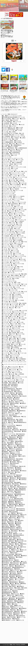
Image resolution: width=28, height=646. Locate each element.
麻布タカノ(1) (21, 620)
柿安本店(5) (11, 522)
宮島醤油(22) (6, 478)
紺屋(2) (22, 564)
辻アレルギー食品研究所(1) (18, 589)
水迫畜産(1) (15, 530)
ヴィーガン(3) (21, 380)
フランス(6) (20, 322)
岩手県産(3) (18, 491)
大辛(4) (4, 467)
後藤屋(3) (11, 501)
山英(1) (16, 488)
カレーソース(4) (14, 215)
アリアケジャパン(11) (8, 171)
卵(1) (21, 438)
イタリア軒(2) (13, 181)
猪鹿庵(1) (10, 547)
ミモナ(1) (19, 351)
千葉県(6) (15, 435)
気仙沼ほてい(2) (6, 530)
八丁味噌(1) (20, 419)
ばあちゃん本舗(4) (13, 146)
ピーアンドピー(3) (13, 318)
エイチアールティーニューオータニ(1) (11, 186)
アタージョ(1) (19, 164)
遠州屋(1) (16, 590)
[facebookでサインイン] (8, 71)
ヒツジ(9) (18, 307)
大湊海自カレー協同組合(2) (9, 464)
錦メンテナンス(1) (7, 596)
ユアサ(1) (23, 360)
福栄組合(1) (12, 557)
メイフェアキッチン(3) (14, 354)
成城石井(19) (19, 503)
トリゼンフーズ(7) (15, 285)
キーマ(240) (19, 222)
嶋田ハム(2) (18, 495)
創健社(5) (20, 425)
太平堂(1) (18, 472)
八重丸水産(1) (12, 421)
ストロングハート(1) (7, 260)
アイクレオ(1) (6, 161)
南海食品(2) (13, 437)
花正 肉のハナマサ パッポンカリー (13, 82)
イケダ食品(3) (21, 180)
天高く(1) (5, 472)
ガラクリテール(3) (7, 218)
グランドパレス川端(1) (8, 228)
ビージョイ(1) (23, 315)
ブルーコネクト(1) (7, 328)
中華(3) (21, 394)
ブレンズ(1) (5, 329)
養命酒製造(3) (23, 608)
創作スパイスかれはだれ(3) (9, 425)
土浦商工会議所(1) (18, 454)
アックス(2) (5, 165)
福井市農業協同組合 (8, 18)
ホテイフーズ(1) (20, 334)
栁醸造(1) (5, 523)
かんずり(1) (13, 126)
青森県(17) (10, 601)
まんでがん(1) (6, 151)
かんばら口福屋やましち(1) (9, 127)
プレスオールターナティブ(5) (17, 329)
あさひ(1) (23, 118)
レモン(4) (12, 374)
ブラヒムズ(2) (14, 326)
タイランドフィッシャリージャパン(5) (11, 274)
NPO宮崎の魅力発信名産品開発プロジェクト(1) (13, 117)
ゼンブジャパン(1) (7, 271)
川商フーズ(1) (6, 497)
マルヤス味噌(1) (6, 347)
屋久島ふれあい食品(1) (8, 485)
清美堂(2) (5, 541)
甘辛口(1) (24, 547)
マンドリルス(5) (15, 348)
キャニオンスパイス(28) (8, 221)
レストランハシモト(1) (14, 371)
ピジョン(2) (20, 316)
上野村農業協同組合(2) (8, 391)
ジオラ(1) (5, 256)
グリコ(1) (18, 228)
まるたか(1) (12, 149)
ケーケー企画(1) (21, 233)
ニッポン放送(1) (17, 294)
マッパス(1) (21, 341)
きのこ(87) (20, 129)
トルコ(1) (23, 285)
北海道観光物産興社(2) (8, 431)
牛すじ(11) (15, 545)
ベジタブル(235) (16, 331)
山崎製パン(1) (6, 486)
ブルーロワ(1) (17, 328)
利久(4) (11, 422)
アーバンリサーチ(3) (7, 177)
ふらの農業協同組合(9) (22, 148)
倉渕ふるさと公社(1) (7, 416)
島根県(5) (19, 492)
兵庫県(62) (20, 421)
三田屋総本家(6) (6, 385)
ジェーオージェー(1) (7, 254)
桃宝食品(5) (18, 523)
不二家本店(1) (19, 391)
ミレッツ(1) (14, 353)
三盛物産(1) (15, 385)
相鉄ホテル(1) (16, 549)
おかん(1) (22, 124)
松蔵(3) (4, 522)
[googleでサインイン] (12, 71)
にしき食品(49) (6, 145)
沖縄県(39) (5, 536)
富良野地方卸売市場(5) (8, 482)
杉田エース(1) (21, 517)
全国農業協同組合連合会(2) (9, 419)
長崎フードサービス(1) (19, 596)
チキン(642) (16, 278)
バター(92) (22, 304)
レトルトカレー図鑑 (7, 644)
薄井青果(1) (14, 577)
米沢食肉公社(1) (15, 563)
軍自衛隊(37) (21, 586)
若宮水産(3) (5, 576)
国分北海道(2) (6, 453)
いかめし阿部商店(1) (7, 121)
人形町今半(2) (6, 404)
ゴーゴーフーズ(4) (7, 238)
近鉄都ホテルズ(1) (7, 590)
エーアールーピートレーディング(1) (11, 200)
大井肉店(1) (5, 457)
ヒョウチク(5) (24, 310)
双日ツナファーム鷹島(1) (8, 441)
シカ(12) (23, 246)
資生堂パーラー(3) (17, 585)
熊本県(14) (24, 544)
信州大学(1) (5, 415)
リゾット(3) (5, 369)
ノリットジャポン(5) (18, 297)
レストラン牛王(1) (18, 372)
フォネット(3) (6, 320)
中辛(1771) (16, 396)
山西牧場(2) (23, 488)
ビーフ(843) (5, 316)
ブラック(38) (6, 326)
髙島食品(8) (17, 612)
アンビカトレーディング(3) (18, 174)
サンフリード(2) (6, 246)
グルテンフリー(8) (21, 231)
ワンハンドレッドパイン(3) (9, 380)
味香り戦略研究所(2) (19, 447)
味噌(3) (11, 447)
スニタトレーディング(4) (20, 260)
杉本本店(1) (13, 517)
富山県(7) (12, 481)
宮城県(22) (10, 476)
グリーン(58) (6, 230)
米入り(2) (24, 561)
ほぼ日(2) (5, 149)
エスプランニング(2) (7, 190)
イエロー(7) (19, 178)
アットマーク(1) (14, 165)
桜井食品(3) (5, 525)
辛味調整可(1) (6, 589)
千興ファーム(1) (6, 435)
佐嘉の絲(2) (5, 410)
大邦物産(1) (11, 467)
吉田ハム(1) (18, 442)
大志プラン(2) (6, 463)
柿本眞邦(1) (18, 522)
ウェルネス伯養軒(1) (16, 184)
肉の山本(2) (23, 570)
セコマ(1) (21, 266)
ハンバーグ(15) (14, 304)
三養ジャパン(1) (6, 390)
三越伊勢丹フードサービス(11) (10, 387)
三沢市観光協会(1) (13, 384)
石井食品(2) (5, 551)
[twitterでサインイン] (3, 71)
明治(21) (5, 514)
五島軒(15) (5, 402)
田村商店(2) (5, 548)
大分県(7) (12, 457)
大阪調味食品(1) (6, 470)
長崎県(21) (5, 598)
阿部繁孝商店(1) (13, 599)
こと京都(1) (13, 131)
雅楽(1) (20, 599)
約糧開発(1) (5, 564)
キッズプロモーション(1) (8, 219)
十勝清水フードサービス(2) (9, 434)
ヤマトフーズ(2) (6, 360)
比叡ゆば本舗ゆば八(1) (17, 529)
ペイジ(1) (21, 332)
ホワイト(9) (5, 338)
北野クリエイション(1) (8, 432)
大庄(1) (20, 462)
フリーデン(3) (6, 323)
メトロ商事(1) (6, 356)
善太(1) (4, 450)
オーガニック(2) (19, 206)
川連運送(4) (14, 497)
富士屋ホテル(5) (14, 479)
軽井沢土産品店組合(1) (8, 587)
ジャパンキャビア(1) (21, 256)
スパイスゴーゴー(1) (7, 263)
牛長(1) (4, 547)
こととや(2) (5, 131)
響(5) (9, 604)
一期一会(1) (12, 381)
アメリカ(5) (15, 168)
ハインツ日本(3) (20, 300)
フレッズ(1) (22, 323)
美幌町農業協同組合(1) (19, 567)
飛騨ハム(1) (18, 605)
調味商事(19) (6, 583)
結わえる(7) (5, 566)
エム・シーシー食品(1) (19, 199)
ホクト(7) (12, 334)
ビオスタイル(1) (6, 313)
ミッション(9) (18, 350)
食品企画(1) (15, 608)
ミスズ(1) (24, 348)
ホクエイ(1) (5, 334)
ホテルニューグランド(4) (15, 335)
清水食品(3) (20, 539)
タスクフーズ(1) (6, 275)
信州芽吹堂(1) (13, 415)
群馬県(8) (18, 568)
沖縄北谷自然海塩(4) (7, 535)
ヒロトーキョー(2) (7, 312)
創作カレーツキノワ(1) (8, 423)
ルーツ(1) (5, 371)
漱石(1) (21, 542)
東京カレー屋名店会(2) (14, 519)
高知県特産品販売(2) (7, 612)
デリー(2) (25, 284)
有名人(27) (24, 514)
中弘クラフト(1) (6, 394)
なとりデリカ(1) (20, 143)
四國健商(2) (5, 451)
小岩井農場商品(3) (7, 483)
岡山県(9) (12, 489)
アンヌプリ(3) (6, 174)
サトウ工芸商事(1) (19, 240)
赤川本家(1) (5, 586)
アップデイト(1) (6, 167)
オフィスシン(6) (6, 205)
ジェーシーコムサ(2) (19, 254)
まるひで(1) (19, 149)
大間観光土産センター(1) (8, 469)
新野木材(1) (11, 505)
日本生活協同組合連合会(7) (9, 510)
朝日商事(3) (21, 516)
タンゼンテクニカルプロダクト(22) (16, 276)
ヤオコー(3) (5, 359)
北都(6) (24, 431)
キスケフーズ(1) (17, 218)
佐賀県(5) (5, 412)
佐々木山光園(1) (16, 409)
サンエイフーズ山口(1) (8, 243)
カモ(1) (11, 214)
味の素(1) (5, 447)
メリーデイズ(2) (15, 356)
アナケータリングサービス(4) (19, 167)
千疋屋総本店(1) (21, 434)
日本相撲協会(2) (21, 510)
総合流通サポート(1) (20, 566)
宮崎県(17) (13, 478)
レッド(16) (5, 374)
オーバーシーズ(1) (19, 208)
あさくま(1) (16, 118)
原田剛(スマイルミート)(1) (15, 440)
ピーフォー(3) (23, 318)
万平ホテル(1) (20, 381)
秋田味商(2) (5, 558)
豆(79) (12, 583)
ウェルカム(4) (23, 183)
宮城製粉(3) (18, 476)
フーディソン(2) (6, 325)
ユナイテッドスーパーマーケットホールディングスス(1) (13, 365)
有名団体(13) (6, 516)
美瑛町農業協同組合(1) (8, 568)
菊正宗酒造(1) (6, 577)
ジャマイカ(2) (6, 257)
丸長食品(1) (16, 399)
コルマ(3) (14, 235)
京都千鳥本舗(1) (15, 403)
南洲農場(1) (5, 437)
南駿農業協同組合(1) (13, 438)
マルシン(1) (22, 344)
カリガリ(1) (5, 215)
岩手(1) (4, 491)
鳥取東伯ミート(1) (19, 614)
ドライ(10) (5, 290)
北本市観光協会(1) (7, 429)
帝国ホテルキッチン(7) (8, 498)
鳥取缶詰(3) (12, 615)
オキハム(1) (22, 203)
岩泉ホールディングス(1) (8, 492)
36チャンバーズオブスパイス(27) (13, 115)
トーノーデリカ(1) (20, 288)
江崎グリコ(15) (13, 532)
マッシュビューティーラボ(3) (9, 341)
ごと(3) (22, 133)
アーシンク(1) (13, 175)
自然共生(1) (13, 571)
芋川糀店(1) (13, 573)
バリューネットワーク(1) (8, 306)
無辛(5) (17, 544)
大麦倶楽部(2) (16, 470)
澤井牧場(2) (5, 544)
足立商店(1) (13, 586)
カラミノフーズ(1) (19, 214)
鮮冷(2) (23, 612)
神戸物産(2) (19, 554)
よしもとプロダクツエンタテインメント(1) (12, 158)
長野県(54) (12, 598)
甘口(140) (17, 547)
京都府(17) (23, 403)
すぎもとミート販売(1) (8, 140)
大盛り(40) (23, 466)
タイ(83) (5, 272)
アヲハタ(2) (5, 173)
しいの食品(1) (16, 137)
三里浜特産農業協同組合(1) (9, 388)
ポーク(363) (13, 338)
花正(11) (20, 573)
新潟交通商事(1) (14, 504)
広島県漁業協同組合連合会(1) (16, 500)
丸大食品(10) (23, 396)
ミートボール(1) (22, 353)
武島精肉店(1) (6, 529)
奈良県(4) (14, 473)
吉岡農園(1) (11, 442)
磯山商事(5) (20, 551)
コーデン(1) (20, 235)
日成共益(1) (5, 507)
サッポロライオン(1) (7, 240)
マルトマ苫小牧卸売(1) (8, 345)
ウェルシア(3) (6, 184)
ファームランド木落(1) (20, 319)
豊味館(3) (24, 583)
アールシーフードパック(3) (21, 177)
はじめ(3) (5, 146)
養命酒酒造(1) (6, 609)
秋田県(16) (12, 558)
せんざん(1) (18, 140)
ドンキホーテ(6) (13, 290)
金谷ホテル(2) (16, 593)
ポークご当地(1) (21, 338)
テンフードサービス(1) (15, 284)
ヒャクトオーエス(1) (7, 309)
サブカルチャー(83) (7, 241)
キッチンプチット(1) (21, 219)
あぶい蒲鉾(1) (6, 120)
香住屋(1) (14, 609)
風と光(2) (15, 604)
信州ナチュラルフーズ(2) (8, 413)
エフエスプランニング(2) (8, 193)
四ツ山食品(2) (11, 450)
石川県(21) (12, 551)
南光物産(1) (21, 435)
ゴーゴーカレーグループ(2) (20, 237)
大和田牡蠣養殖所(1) (7, 460)
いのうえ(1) (14, 123)
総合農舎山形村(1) (7, 567)
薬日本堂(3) (21, 577)
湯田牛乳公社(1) (6, 542)
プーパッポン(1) (6, 331)
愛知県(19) (11, 503)
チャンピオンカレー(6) (8, 282)
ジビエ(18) (11, 256)
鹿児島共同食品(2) (7, 618)
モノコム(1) (19, 357)
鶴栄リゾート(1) (21, 617)
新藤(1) (4, 505)
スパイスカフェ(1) (15, 262)
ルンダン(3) (13, 369)
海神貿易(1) (5, 539)
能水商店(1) (5, 571)
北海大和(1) (16, 429)
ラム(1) (4, 368)
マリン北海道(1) (17, 342)
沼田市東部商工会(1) (7, 538)
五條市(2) (12, 402)
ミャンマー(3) (6, 353)
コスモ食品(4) (6, 235)
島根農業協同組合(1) (20, 494)
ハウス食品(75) (13, 301)
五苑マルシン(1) (20, 402)
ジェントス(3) (18, 253)
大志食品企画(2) (15, 463)
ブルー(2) (22, 326)
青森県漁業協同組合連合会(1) (9, 602)
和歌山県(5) (5, 448)
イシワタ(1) (5, 181)
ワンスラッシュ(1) (18, 378)
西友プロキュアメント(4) (14, 580)
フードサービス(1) (17, 325)
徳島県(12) (18, 501)
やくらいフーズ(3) (7, 156)
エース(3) (5, 203)
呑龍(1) (4, 445)
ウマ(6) (24, 184)
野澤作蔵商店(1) (6, 593)
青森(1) (4, 601)
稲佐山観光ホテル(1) (7, 561)
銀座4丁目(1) (11, 595)
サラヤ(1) (25, 241)
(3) (3, 115)
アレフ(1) (25, 171)
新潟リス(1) (5, 504)
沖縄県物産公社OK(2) (15, 536)
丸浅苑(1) (10, 397)
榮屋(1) (18, 525)
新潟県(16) (22, 504)
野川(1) (16, 592)
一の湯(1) (5, 381)
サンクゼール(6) (19, 243)
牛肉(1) (21, 545)
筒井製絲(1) (17, 561)
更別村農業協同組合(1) (14, 514)
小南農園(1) (18, 482)
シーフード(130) (15, 252)
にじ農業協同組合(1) (16, 145)
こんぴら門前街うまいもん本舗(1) (10, 133)
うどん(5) (16, 124)
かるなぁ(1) (5, 126)
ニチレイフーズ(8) (7, 294)
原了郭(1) (5, 440)
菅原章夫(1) (19, 576)
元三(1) (24, 416)
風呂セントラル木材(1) (8, 605)
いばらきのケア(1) (7, 124)
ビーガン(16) (14, 315)
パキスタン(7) (20, 306)
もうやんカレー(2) (16, 153)
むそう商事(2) (6, 153)
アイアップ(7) (20, 159)
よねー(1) (5, 159)
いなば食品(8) (6, 123)
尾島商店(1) (23, 483)
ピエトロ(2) (13, 316)
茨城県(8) (12, 576)
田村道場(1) (13, 548)
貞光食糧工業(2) (6, 585)
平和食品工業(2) (19, 498)
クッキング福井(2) (7, 225)
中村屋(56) (15, 394)
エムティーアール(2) (7, 197)
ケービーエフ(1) (6, 234)
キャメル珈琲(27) (20, 221)
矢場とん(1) (23, 549)
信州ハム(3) (19, 413)
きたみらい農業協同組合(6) (9, 129)
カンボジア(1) (19, 216)
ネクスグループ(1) (18, 296)
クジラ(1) (20, 224)
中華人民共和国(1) (7, 396)
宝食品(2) (20, 475)
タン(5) (4, 276)
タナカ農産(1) (16, 275)
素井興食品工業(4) (14, 564)
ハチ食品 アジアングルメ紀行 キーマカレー (4, 82)
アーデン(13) (22, 175)
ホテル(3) (5, 335)
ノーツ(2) (16, 298)
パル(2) (12, 307)
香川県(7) (20, 609)
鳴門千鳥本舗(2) (12, 617)
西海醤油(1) (5, 582)
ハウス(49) (5, 301)
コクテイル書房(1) (17, 234)
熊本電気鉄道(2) (6, 545)
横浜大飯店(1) (6, 526)
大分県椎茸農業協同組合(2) (9, 459)
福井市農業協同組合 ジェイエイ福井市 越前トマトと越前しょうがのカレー (7, 32)
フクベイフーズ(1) (16, 320)
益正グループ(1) (6, 549)
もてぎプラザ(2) (6, 155)
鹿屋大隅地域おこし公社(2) (9, 620)
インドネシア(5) (14, 183)
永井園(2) (22, 530)
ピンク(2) (5, 318)
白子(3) (19, 548)
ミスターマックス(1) (7, 350)
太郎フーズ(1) (6, 473)
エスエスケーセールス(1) (20, 187)
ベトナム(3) (5, 332)
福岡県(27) (24, 555)
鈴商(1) (22, 593)
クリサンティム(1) (17, 227)
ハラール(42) (6, 304)
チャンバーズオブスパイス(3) (9, 281)
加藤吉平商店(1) (12, 426)
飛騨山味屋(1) (6, 607)
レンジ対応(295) (20, 374)
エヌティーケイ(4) (19, 190)
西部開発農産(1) (14, 582)
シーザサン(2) (6, 252)
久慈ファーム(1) (6, 400)
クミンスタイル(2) (18, 225)
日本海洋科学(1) (21, 508)
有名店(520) (13, 516)
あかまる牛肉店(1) (7, 118)
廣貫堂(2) (5, 501)
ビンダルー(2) (6, 315)
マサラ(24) (5, 339)
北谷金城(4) (18, 431)
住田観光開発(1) (6, 409)
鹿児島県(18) (16, 618)
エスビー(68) (6, 189)
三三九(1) (21, 382)
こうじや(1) (19, 130)
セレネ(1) (17, 268)
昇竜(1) (14, 513)
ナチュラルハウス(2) (19, 293)
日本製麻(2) (5, 511)
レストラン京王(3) (7, 372)
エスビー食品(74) (15, 189)
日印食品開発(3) (19, 505)
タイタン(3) (11, 272)
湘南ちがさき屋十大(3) (21, 541)
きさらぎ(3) (20, 127)
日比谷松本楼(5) (14, 511)
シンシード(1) (16, 250)
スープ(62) (14, 265)
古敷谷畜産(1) (20, 441)
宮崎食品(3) (5, 479)
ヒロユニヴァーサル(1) (19, 312)
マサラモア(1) (13, 339)
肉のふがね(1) (6, 570)
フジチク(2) (5, 322)
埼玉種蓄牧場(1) (13, 456)
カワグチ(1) (22, 215)
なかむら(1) (5, 143)
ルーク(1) (20, 369)
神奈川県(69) (14, 552)
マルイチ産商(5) (6, 344)
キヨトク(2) (5, 222)
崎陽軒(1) (11, 495)
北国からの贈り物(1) (7, 428)
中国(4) (13, 393)
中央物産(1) (19, 393)
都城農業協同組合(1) (7, 592)
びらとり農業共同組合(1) (8, 148)
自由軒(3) (20, 571)
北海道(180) (23, 429)
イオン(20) (5, 180)
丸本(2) (4, 397)
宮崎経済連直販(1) (22, 478)
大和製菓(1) (17, 460)
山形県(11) (14, 486)
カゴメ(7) (16, 209)
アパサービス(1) (6, 168)
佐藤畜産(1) (13, 410)
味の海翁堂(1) (21, 445)
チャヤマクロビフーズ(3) (8, 279)
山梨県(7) (5, 488)
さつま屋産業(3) (6, 136)
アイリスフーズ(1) (7, 162)
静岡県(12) (21, 602)
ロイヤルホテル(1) (7, 375)
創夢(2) (4, 426)
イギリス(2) (12, 180)
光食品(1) (10, 418)
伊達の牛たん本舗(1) (15, 407)
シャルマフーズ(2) (13, 249)
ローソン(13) (16, 375)
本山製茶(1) (5, 517)
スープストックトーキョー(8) (9, 266)
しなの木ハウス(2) (7, 139)
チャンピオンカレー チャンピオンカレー (4, 91)
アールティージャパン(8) (8, 178)
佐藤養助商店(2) (21, 410)
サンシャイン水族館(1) (17, 244)
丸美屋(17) (17, 397)
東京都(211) (5, 520)
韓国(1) (4, 604)
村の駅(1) (5, 519)
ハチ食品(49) (23, 303)
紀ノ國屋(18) (24, 563)
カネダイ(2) (5, 212)
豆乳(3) (17, 583)
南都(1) (4, 438)
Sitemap (18, 644)
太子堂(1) (11, 472)
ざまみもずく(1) (6, 137)
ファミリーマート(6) (7, 319)
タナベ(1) (23, 275)
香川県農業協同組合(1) (8, 611)
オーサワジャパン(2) (7, 208)
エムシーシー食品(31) (19, 196)
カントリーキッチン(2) (8, 216)
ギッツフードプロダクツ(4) (9, 224)
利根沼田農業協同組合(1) (20, 422)
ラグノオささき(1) (13, 366)
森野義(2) (12, 525)
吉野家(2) (5, 444)
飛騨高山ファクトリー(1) (17, 607)
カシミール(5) (23, 209)
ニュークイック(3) (7, 296)
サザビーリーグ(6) (18, 238)
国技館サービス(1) (16, 453)
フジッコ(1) (13, 322)
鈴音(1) (4, 595)
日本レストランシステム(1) (9, 508)
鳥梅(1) (4, 617)
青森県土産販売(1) (20, 601)
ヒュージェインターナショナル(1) (10, 310)
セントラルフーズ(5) (19, 269)
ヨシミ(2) (5, 366)
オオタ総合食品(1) (13, 203)
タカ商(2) (25, 274)
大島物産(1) (13, 462)
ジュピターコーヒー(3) (17, 257)
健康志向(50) (17, 416)
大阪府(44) (19, 469)
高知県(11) (24, 611)
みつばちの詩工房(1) (16, 151)
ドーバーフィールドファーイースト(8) (11, 291)
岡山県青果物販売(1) (21, 489)
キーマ (5, 36)
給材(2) (12, 566)
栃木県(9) (11, 523)
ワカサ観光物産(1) (7, 378)
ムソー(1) (5, 354)
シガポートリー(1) (7, 247)
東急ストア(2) (14, 520)
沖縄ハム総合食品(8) (7, 533)
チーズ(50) (18, 282)
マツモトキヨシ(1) (7, 342)
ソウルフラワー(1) (18, 271)
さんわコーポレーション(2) (19, 136)
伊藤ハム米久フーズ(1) (8, 406)
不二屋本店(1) (6, 393)
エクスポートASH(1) (7, 187)
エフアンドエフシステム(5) (9, 192)
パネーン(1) (5, 307)
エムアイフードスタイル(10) (9, 194)
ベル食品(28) (13, 332)
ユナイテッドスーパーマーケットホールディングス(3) (13, 362)
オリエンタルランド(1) (8, 206)
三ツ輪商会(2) (13, 382)
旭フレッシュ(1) (6, 513)
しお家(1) (23, 137)
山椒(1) (11, 488)
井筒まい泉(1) (6, 403)
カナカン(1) (11, 211)
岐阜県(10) (5, 489)
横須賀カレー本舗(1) (16, 526)
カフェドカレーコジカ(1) (16, 212)
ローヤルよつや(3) (7, 377)
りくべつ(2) (12, 159)
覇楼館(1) (22, 582)
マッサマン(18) (22, 339)
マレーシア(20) (6, 348)
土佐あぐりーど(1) (7, 454)
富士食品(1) (5, 481)
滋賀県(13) (15, 542)
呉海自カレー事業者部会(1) (15, 444)
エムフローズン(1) (7, 199)
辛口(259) (25, 587)
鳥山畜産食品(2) (21, 615)
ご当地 (8, 36)
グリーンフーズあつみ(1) (8, 231)
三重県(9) (20, 388)
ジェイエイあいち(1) (7, 253)
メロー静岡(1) (6, 357)
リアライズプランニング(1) (14, 368)
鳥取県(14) (5, 615)
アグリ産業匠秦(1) (18, 162)
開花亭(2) (5, 599)
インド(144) (5, 183)
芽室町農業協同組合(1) (15, 574)
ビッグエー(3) (23, 313)
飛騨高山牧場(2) (6, 608)
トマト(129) (5, 285)
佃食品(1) (24, 407)
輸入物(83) (18, 587)
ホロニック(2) (18, 337)
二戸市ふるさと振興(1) (18, 400)
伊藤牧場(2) (5, 407)
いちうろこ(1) (18, 121)
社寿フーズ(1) (6, 552)
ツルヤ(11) (5, 284)
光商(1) (4, 418)
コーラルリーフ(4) (7, 237)
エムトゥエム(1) (18, 197)
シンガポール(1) (6, 250)
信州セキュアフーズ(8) (14, 412)
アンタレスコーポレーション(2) (17, 173)
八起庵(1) (5, 421)
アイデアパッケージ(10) (17, 161)
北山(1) (16, 428)
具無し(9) (5, 422)
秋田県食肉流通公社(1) (8, 560)
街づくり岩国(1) (19, 579)
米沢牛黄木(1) (6, 563)
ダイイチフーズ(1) (7, 278)
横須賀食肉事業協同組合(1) (9, 527)
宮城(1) (4, 476)
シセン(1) (5, 249)
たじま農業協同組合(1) (8, 142)
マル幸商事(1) (16, 347)
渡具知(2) (11, 541)
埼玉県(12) (5, 456)
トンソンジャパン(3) (7, 287)
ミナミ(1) (12, 351)
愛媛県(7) (5, 503)
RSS (14, 644)
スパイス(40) (6, 262)
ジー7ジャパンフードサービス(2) (10, 259)
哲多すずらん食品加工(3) (16, 448)
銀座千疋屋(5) (20, 595)
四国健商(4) (19, 450)
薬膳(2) (12, 579)
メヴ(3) (13, 357)
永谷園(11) (5, 532)
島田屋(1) (5, 495)
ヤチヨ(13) (12, 359)
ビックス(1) (15, 313)
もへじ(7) (15, 155)
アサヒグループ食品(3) (8, 164)
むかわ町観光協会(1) (15, 152)
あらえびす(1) (15, 120)
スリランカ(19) (6, 265)
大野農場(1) (18, 467)
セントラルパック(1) (7, 269)
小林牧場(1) (16, 483)
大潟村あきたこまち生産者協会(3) (10, 466)
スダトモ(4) (22, 259)
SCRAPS (23, 644)
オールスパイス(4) (7, 209)
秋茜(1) (17, 560)
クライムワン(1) (6, 227)
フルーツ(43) (14, 323)
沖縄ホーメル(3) (18, 533)
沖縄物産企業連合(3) (19, 535)
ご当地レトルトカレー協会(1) (17, 134)
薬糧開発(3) (5, 579)
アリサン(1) (17, 171)
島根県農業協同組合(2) (8, 494)
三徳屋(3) (5, 384)
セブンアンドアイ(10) (8, 268)
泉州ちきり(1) (18, 538)
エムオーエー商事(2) (7, 196)
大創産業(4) (20, 459)
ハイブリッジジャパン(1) (8, 300)
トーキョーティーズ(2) (8, 288)
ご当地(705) (5, 134)
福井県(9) (18, 555)
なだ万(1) (12, 143)
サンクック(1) (6, 244)
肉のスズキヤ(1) (15, 570)
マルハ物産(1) (19, 345)
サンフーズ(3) (16, 246)
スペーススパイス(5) (19, 263)
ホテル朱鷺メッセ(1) (7, 337)
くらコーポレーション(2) (8, 130)
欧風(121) (20, 527)
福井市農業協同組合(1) (8, 555)
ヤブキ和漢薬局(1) (22, 359)
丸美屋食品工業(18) (7, 399)
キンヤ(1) (12, 222)
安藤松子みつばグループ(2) (9, 475)
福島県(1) (5, 557)
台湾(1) (4, 442)
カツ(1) (4, 211)
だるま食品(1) (19, 142)
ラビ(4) (21, 366)
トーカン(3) (17, 287)
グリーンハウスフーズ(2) (16, 230)
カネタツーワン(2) (20, 211)
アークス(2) (5, 175)
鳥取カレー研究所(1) (7, 614)
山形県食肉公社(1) (23, 486)
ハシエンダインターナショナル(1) (10, 303)
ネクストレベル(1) (7, 297)
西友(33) (5, 580)
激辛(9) (12, 544)
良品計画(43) (6, 573)
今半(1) (13, 404)
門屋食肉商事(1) (20, 598)
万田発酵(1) (5, 382)
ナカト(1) (25, 291)
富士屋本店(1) (23, 479)
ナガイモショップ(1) (7, 293)
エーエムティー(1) (7, 202)
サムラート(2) (17, 241)
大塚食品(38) (6, 462)
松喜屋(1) (21, 520)
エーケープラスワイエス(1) (20, 202)
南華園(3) (20, 437)
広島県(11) (5, 500)
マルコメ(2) (15, 344)
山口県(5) (18, 485)
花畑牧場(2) (5, 574)
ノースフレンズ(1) (7, 298)
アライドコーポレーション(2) (9, 170)
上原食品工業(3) (16, 390)
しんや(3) (16, 139)
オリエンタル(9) (16, 205)
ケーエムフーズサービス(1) (9, 233)
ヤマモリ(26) (15, 360)
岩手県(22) (10, 491)
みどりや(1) (5, 152)
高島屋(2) (18, 611)
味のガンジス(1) (12, 445)
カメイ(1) (5, 214)
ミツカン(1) (5, 351)
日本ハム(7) (13, 507)
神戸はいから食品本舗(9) (8, 554)
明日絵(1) (20, 513)
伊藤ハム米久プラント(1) (21, 406)
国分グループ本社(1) (15, 451)
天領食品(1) (23, 470)
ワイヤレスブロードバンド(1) (20, 377)
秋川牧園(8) (19, 557)
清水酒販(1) (13, 539)
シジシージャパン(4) (18, 247)
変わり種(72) (22, 456)
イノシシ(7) (21, 181)
